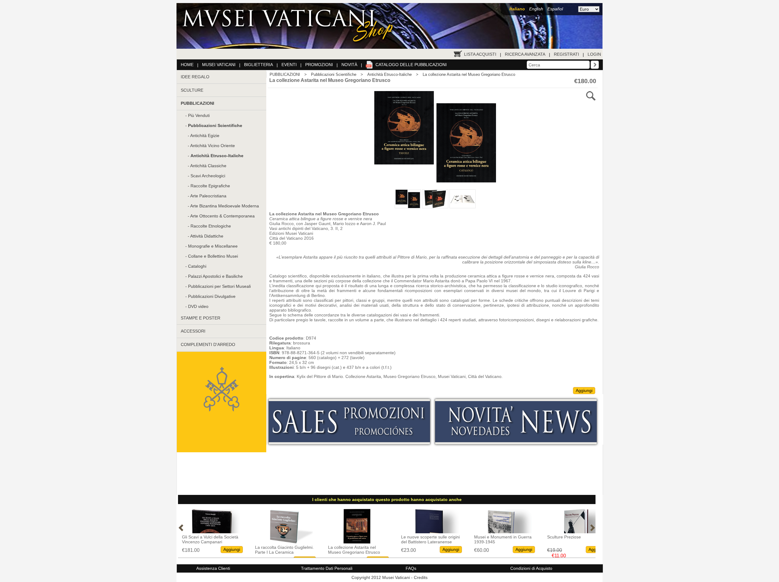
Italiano (517, 8)
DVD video (198, 306)
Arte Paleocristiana (208, 195)
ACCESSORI (193, 331)
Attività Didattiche (206, 236)
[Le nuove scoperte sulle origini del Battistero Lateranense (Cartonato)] (357, 531)
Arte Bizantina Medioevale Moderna (224, 205)
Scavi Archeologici (207, 175)
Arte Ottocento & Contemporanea (222, 215)
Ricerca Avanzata (525, 54)
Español (555, 8)
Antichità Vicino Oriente (212, 145)
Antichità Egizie (204, 135)
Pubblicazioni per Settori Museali (219, 286)
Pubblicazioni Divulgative (212, 296)
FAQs (411, 568)
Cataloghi (197, 266)
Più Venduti (199, 115)
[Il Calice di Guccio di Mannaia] (576, 531)
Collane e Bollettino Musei (213, 256)
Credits (421, 577)
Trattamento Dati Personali (326, 568)
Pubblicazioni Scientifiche (333, 74)
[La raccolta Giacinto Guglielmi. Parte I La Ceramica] (211, 542)
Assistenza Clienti (213, 568)
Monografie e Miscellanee (213, 246)
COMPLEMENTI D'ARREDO (208, 344)
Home (187, 64)
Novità (349, 64)
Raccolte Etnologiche (210, 226)
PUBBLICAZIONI (285, 74)
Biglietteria (258, 64)
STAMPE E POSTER (200, 318)
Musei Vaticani (219, 64)
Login (594, 54)
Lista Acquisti (480, 54)
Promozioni (319, 64)
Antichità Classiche (208, 165)
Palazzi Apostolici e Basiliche (215, 276)
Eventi (289, 64)
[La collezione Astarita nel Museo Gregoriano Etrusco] (284, 542)
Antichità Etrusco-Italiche (389, 74)
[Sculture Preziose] (503, 531)
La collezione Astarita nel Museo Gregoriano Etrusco (469, 74)
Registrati (566, 54)
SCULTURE (192, 90)
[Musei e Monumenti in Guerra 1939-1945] (430, 531)
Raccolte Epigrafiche (210, 185)
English (536, 8)
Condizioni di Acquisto (531, 568)
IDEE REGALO (195, 76)
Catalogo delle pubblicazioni (411, 64)
